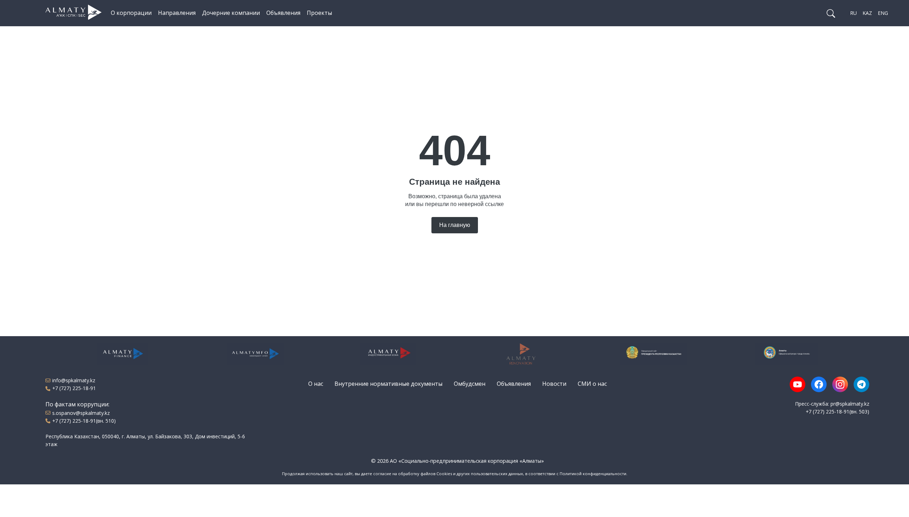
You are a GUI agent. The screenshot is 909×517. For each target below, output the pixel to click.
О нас (315, 384)
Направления (177, 13)
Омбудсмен (469, 384)
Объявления (283, 13)
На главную (454, 225)
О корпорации (131, 13)
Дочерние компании (231, 13)
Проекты (319, 13)
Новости (554, 384)
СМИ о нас (592, 384)
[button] (831, 13)
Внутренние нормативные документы (388, 384)
